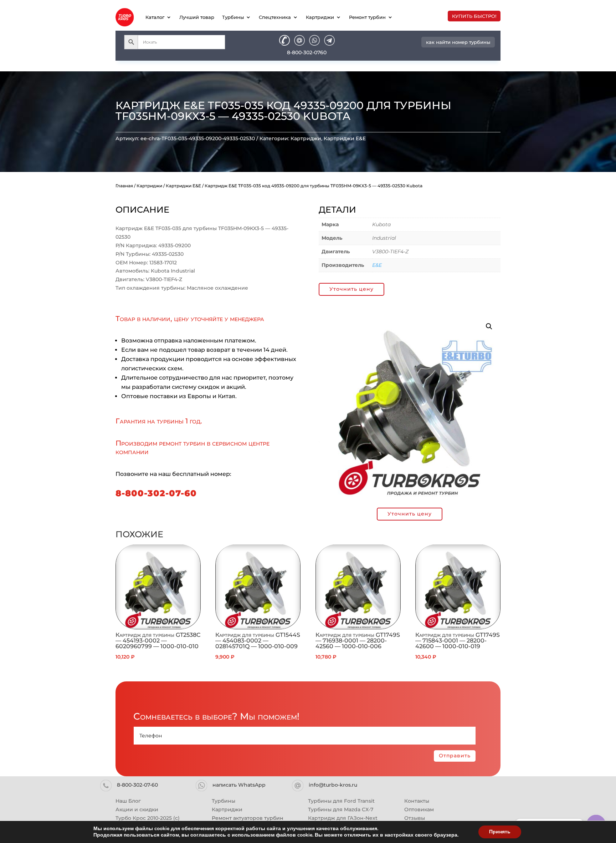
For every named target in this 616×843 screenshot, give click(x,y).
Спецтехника (275, 17)
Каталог (154, 17)
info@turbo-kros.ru (333, 785)
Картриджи (320, 17)
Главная (124, 185)
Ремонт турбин (367, 17)
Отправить (455, 755)
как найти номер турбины (458, 42)
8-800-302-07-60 (156, 493)
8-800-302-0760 (307, 52)
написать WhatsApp (239, 785)
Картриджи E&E (345, 138)
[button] (489, 326)
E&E (377, 265)
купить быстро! (474, 16)
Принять (499, 831)
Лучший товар (196, 17)
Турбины (233, 17)
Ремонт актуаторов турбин (247, 818)
